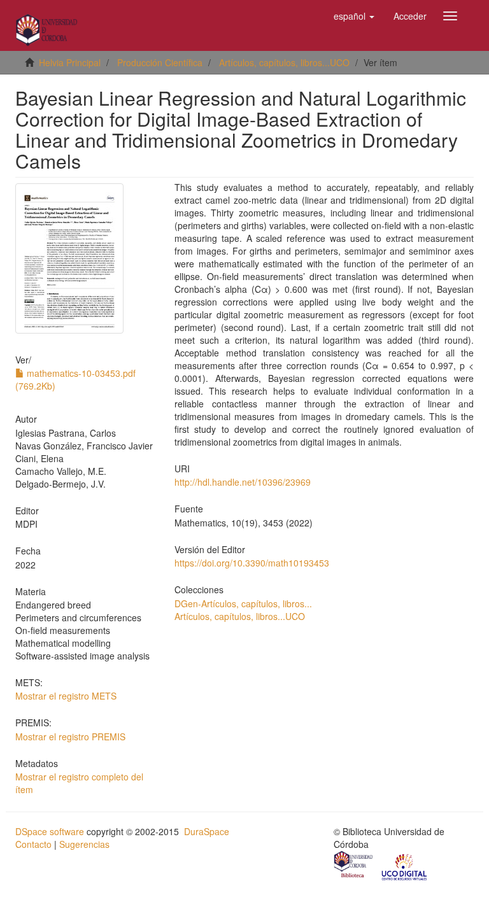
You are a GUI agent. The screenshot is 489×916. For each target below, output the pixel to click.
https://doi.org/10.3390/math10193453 (251, 562)
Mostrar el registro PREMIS (70, 736)
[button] (354, 16)
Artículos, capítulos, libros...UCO (284, 62)
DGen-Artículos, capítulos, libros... (243, 603)
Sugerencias (84, 844)
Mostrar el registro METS (66, 695)
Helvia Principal (70, 62)
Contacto (33, 844)
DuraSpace (206, 831)
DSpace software (49, 831)
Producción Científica (159, 62)
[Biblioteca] (354, 865)
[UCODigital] (404, 865)
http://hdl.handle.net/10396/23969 (242, 482)
